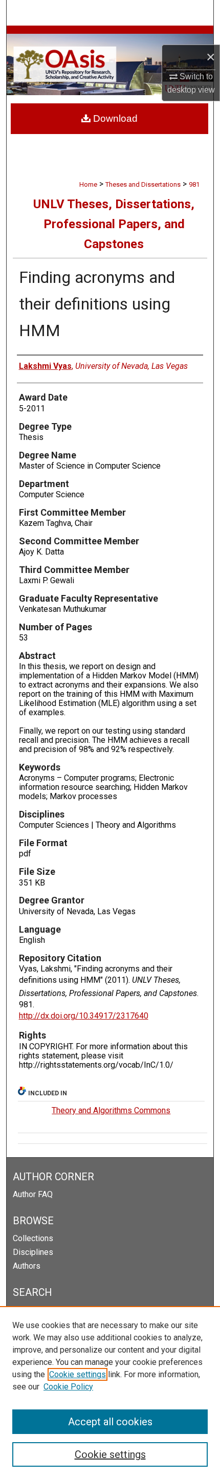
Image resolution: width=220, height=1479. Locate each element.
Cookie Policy (68, 1387)
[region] (110, 1392)
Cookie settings (77, 1374)
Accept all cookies (110, 1422)
